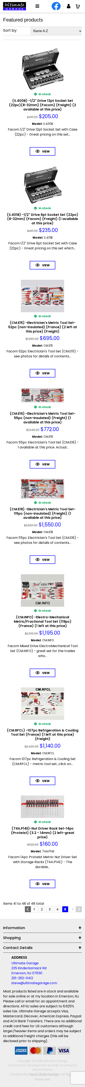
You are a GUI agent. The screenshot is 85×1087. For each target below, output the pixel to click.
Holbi (55, 1065)
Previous (28, 909)
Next (79, 909)
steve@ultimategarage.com (34, 983)
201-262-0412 (22, 978)
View (46, 151)
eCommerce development (27, 1065)
